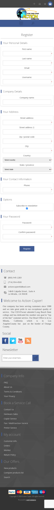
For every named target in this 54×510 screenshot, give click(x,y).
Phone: (27, 185)
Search (7, 477)
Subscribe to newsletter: (27, 206)
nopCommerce (31, 500)
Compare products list (14, 472)
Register (34, 3)
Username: (27, 77)
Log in (39, 3)
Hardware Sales (11, 414)
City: (27, 146)
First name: (27, 49)
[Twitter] (13, 341)
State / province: (27, 165)
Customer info (10, 441)
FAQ (6, 382)
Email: (27, 68)
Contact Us (9, 409)
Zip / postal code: (27, 137)
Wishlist (7, 450)
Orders (7, 445)
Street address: (27, 118)
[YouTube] (20, 341)
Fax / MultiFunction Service (16, 423)
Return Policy (10, 454)
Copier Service (10, 418)
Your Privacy (9, 396)
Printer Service (10, 427)
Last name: (27, 58)
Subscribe (35, 358)
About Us (8, 387)
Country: (27, 155)
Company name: (27, 98)
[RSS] (28, 341)
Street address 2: (26, 127)
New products (10, 468)
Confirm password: (27, 232)
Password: (27, 223)
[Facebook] (5, 341)
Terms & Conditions (13, 391)
